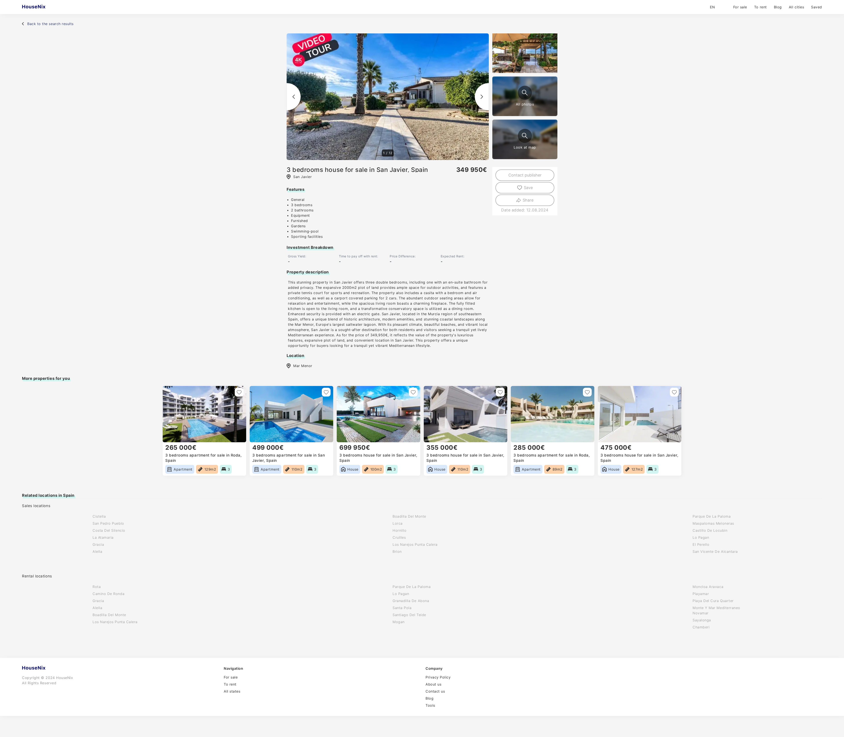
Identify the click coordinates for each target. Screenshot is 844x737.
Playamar (701, 593)
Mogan (399, 622)
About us (433, 684)
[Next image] (482, 96)
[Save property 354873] (587, 392)
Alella (97, 551)
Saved (816, 7)
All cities (796, 7)
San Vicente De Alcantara (715, 551)
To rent (760, 7)
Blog (778, 7)
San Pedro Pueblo (108, 523)
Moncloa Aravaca (708, 586)
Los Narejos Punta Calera (415, 544)
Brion (397, 551)
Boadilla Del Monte (409, 516)
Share (528, 200)
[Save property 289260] (674, 392)
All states (232, 691)
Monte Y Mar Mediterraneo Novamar (716, 610)
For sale (740, 7)
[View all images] (525, 93)
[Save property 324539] (239, 392)
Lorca (398, 523)
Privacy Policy (438, 677)
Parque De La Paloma (712, 516)
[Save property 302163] (326, 392)
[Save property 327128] (500, 392)
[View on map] (525, 136)
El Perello (701, 544)
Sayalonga (702, 620)
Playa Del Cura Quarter (713, 601)
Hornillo (399, 530)
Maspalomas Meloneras (713, 523)
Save (528, 187)
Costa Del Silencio (109, 530)
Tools (430, 705)
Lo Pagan (701, 537)
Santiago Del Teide (409, 615)
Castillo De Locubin (710, 530)
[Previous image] (294, 96)
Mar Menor (302, 366)
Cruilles (399, 537)
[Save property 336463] (413, 392)
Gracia (98, 544)
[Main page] (42, 7)
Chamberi (701, 627)
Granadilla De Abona (411, 601)
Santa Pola (402, 608)
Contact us (435, 691)
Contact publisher (525, 175)
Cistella (99, 516)
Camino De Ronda (108, 593)
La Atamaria (103, 537)
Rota (97, 586)
